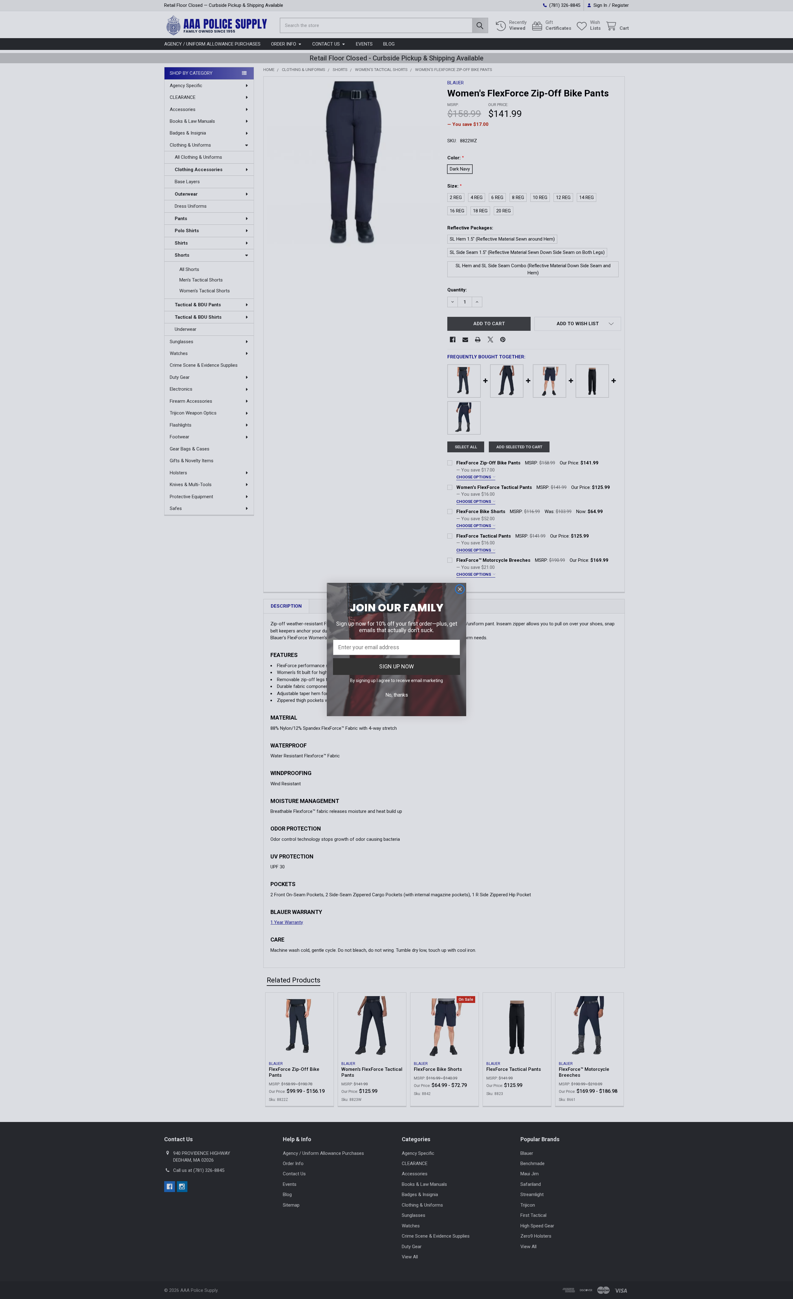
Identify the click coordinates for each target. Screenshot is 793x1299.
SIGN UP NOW (396, 666)
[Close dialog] (460, 589)
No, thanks (396, 695)
